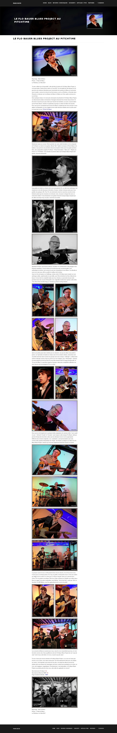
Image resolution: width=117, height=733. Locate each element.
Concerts (72, 2)
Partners (91, 2)
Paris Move (17, 3)
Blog (49, 2)
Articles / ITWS (82, 2)
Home (45, 2)
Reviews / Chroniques (60, 2)
